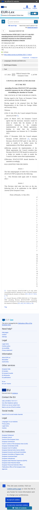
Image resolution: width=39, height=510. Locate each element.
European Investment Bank (9, 456)
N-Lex (3, 381)
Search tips (13, 25)
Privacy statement (7, 350)
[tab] (20, 60)
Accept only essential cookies (17, 505)
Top (5, 307)
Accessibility (5, 348)
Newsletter (5, 359)
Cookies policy (6, 346)
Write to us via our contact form (11, 405)
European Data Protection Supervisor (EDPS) (14, 460)
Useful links (5, 362)
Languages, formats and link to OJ (15, 61)
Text (5, 69)
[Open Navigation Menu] (3, 21)
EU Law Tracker (6, 383)
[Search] (36, 21)
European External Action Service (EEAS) (13, 450)
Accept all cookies (13, 500)
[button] (19, 508)
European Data (6, 369)
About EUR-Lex (6, 357)
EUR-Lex (7, 12)
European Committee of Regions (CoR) (13, 454)
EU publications (6, 377)
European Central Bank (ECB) (10, 446)
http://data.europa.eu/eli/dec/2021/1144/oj (18, 54)
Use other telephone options (10, 403)
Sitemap (4, 336)
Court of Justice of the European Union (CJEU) (15, 443)
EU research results (7, 373)
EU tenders (5, 371)
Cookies (4, 428)
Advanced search (33, 27)
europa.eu (15, 393)
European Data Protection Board (11, 462)
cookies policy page (14, 489)
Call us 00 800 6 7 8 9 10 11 (9, 401)
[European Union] (6, 390)
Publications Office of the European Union (13, 467)
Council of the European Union (10, 439)
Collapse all (34, 57)
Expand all (26, 57)
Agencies (4, 469)
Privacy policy (6, 424)
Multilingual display (10, 65)
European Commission (8, 441)
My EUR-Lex (27, 8)
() (17, 116)
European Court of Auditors (9, 448)
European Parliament (8, 435)
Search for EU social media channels (12, 414)
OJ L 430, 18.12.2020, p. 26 (25, 303)
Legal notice (5, 344)
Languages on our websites (10, 421)
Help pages (5, 332)
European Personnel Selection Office (12, 465)
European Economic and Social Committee (14, 452)
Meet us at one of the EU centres (11, 407)
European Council (7, 437)
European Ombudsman (8, 458)
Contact (4, 334)
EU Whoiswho (6, 375)
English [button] (35, 8)
